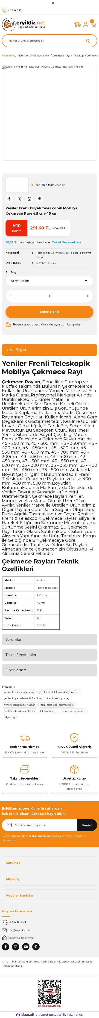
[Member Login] (85, 24)
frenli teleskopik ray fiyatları (19, 704)
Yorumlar (13, 639)
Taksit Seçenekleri (21, 655)
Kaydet (87, 825)
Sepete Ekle (49, 311)
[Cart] (94, 24)
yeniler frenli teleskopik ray (19, 692)
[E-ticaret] (48, 1014)
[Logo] (25, 24)
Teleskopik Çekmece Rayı (52, 252)
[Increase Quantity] (90, 296)
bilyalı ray (9, 717)
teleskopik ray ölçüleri (73, 711)
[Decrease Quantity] (9, 296)
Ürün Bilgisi (16, 349)
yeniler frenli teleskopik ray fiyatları (59, 692)
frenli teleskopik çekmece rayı (57, 704)
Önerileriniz (16, 670)
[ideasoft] (25, 1015)
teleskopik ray (48, 711)
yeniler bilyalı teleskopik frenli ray (23, 698)
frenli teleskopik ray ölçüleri (19, 711)
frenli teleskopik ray (58, 698)
